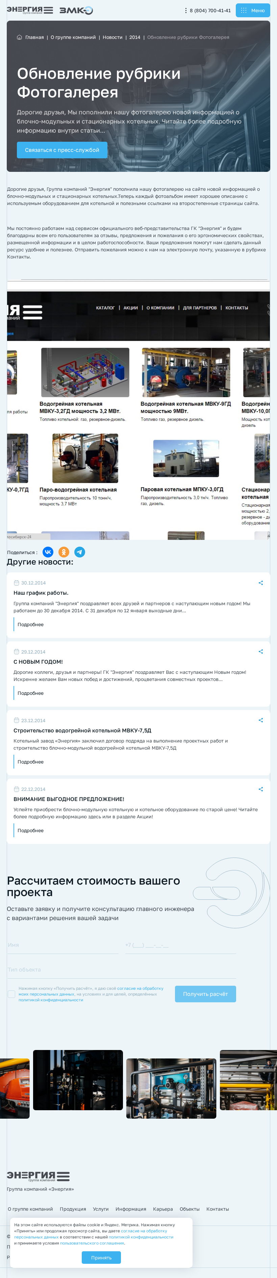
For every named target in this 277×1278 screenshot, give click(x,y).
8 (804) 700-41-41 (210, 10)
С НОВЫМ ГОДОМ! (38, 662)
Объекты (190, 1209)
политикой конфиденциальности (51, 999)
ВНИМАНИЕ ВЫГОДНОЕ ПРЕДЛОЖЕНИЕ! (69, 799)
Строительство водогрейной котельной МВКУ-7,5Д (82, 730)
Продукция (73, 1209)
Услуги (101, 1209)
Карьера (163, 1209)
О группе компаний (30, 1209)
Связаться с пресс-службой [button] (62, 149)
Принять (101, 1257)
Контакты (217, 1209)
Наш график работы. (41, 593)
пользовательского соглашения (92, 1243)
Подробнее (31, 624)
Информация (131, 1209)
